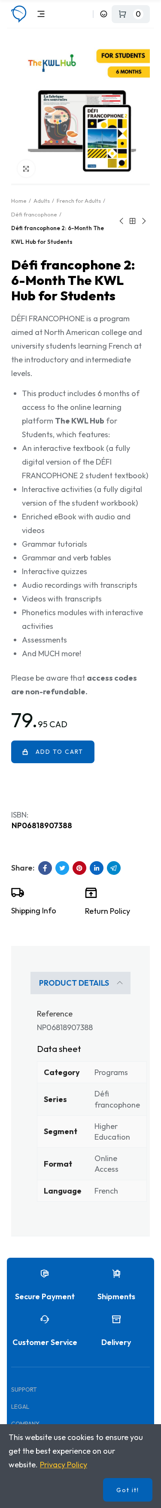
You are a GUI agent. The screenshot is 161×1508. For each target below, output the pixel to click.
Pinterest (79, 868)
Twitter (62, 868)
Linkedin (96, 868)
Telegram (114, 868)
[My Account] (103, 14)
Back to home (132, 221)
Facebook (45, 868)
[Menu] (41, 14)
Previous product (121, 221)
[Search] (85, 14)
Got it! (127, 1490)
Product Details (74, 983)
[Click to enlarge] (26, 168)
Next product (143, 221)
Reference (55, 1014)
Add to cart (59, 751)
